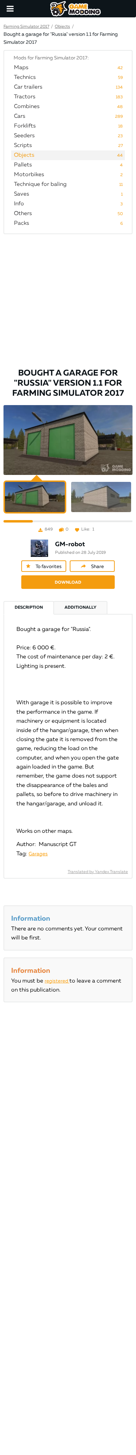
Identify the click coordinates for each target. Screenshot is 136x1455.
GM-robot (70, 544)
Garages (38, 854)
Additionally (80, 608)
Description (29, 608)
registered (57, 981)
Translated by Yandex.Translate (98, 872)
